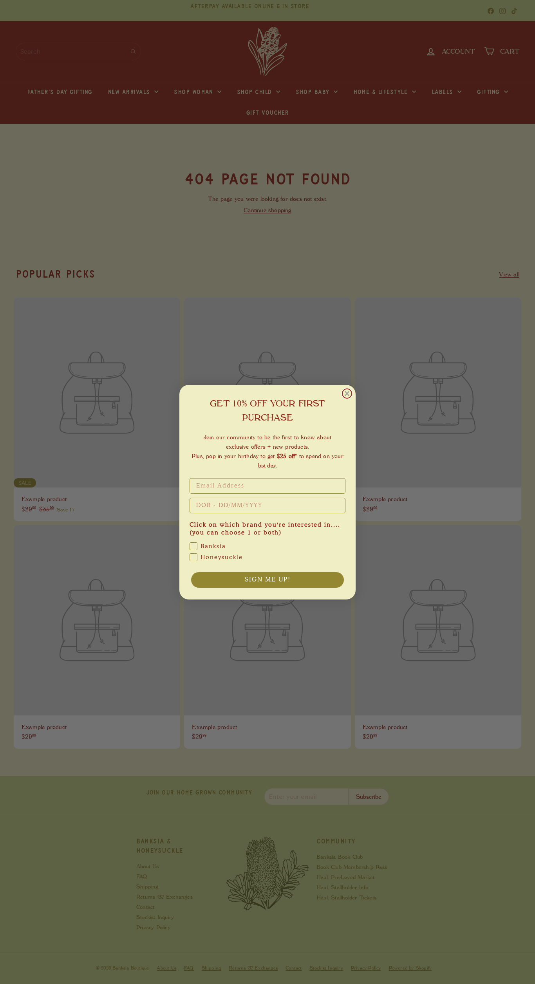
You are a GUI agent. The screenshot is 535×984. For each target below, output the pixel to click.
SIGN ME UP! (268, 580)
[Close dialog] (347, 393)
